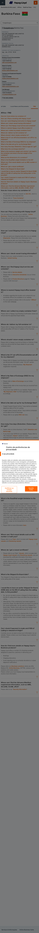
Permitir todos (31, 488)
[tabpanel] (20, 473)
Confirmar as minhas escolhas (9, 489)
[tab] (19, 454)
